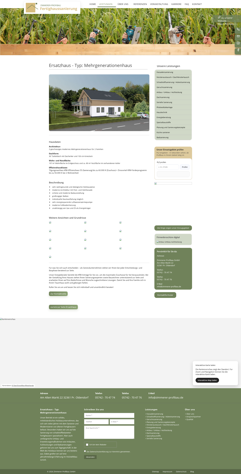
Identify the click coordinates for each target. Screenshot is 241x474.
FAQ (187, 4)
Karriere (176, 4)
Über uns (123, 4)
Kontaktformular (165, 295)
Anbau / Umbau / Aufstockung (169, 92)
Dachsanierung (163, 97)
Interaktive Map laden (207, 380)
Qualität (189, 419)
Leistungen (105, 4)
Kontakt (197, 4)
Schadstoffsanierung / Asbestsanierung (173, 82)
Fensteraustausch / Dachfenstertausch (173, 77)
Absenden (90, 457)
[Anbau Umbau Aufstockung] (173, 239)
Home (92, 4)
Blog (192, 471)
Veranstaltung (159, 4)
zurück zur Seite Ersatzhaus (63, 307)
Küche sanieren (163, 132)
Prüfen (185, 167)
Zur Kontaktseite (58, 293)
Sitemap (155, 471)
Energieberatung (164, 117)
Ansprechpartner (193, 417)
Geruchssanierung (164, 87)
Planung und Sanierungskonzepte (171, 127)
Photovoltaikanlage (164, 107)
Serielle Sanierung (164, 102)
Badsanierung (162, 137)
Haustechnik (162, 112)
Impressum (167, 471)
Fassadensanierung (165, 72)
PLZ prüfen (161, 162)
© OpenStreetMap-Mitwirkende (23, 385)
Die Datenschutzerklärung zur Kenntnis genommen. (108, 451)
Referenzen (140, 4)
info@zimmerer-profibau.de (169, 286)
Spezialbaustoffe (164, 122)
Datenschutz (181, 471)
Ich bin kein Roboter (97, 444)
